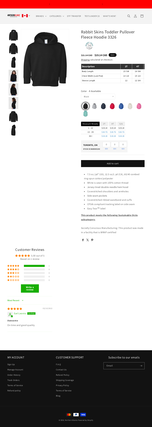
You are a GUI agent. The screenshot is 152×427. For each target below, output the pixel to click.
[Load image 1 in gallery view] (13, 35)
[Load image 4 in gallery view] (13, 62)
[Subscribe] (141, 365)
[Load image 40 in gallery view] (13, 130)
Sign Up (11, 364)
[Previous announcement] (49, 4)
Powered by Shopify (85, 420)
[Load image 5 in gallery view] (13, 76)
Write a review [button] (30, 288)
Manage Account (15, 369)
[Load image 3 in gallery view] (13, 49)
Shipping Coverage (65, 380)
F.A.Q (58, 364)
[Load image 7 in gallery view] (13, 103)
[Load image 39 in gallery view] (13, 117)
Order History (13, 375)
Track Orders (13, 380)
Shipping (85, 59)
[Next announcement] (102, 4)
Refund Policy (62, 375)
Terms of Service (15, 385)
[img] (14, 308)
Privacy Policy (62, 385)
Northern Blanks (71, 420)
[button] (41, 16)
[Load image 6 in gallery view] (13, 89)
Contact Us (61, 369)
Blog (58, 395)
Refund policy (14, 390)
